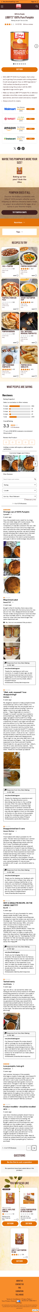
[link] (30, 109)
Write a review (28, 24)
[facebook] (19, 148)
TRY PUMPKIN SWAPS (19, 212)
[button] (36, 46)
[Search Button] (37, 6)
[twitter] (15, 148)
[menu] (2, 7)
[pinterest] (24, 148)
